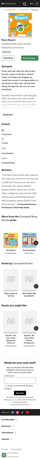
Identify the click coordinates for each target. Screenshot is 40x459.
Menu (32, 4)
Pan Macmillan (8, 419)
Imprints (5, 439)
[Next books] (36, 243)
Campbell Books (23, 9)
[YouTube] (27, 412)
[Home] (9, 3)
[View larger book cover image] (20, 24)
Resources (6, 426)
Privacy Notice (16, 449)
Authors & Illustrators (9, 9)
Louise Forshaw (24, 44)
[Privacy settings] (4, 455)
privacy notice (13, 399)
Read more (8, 114)
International (7, 432)
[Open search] (24, 4)
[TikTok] (22, 412)
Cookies (5, 449)
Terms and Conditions (10, 453)
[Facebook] (12, 412)
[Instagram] (17, 412)
